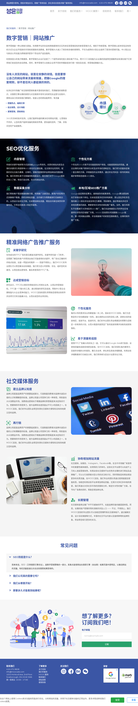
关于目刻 (62, 11)
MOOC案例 (43, 674)
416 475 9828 (12, 669)
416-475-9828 (106, 3)
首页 (52, 11)
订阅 (107, 644)
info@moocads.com (88, 3)
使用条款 (42, 682)
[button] (76, 11)
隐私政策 (42, 680)
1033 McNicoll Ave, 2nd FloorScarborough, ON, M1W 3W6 (19, 675)
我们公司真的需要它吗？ (26, 576)
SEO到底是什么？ (23, 557)
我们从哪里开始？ (22, 583)
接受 (117, 700)
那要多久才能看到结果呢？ (27, 590)
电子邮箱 (86, 630)
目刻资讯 (107, 11)
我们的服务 (11, 28)
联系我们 (119, 11)
